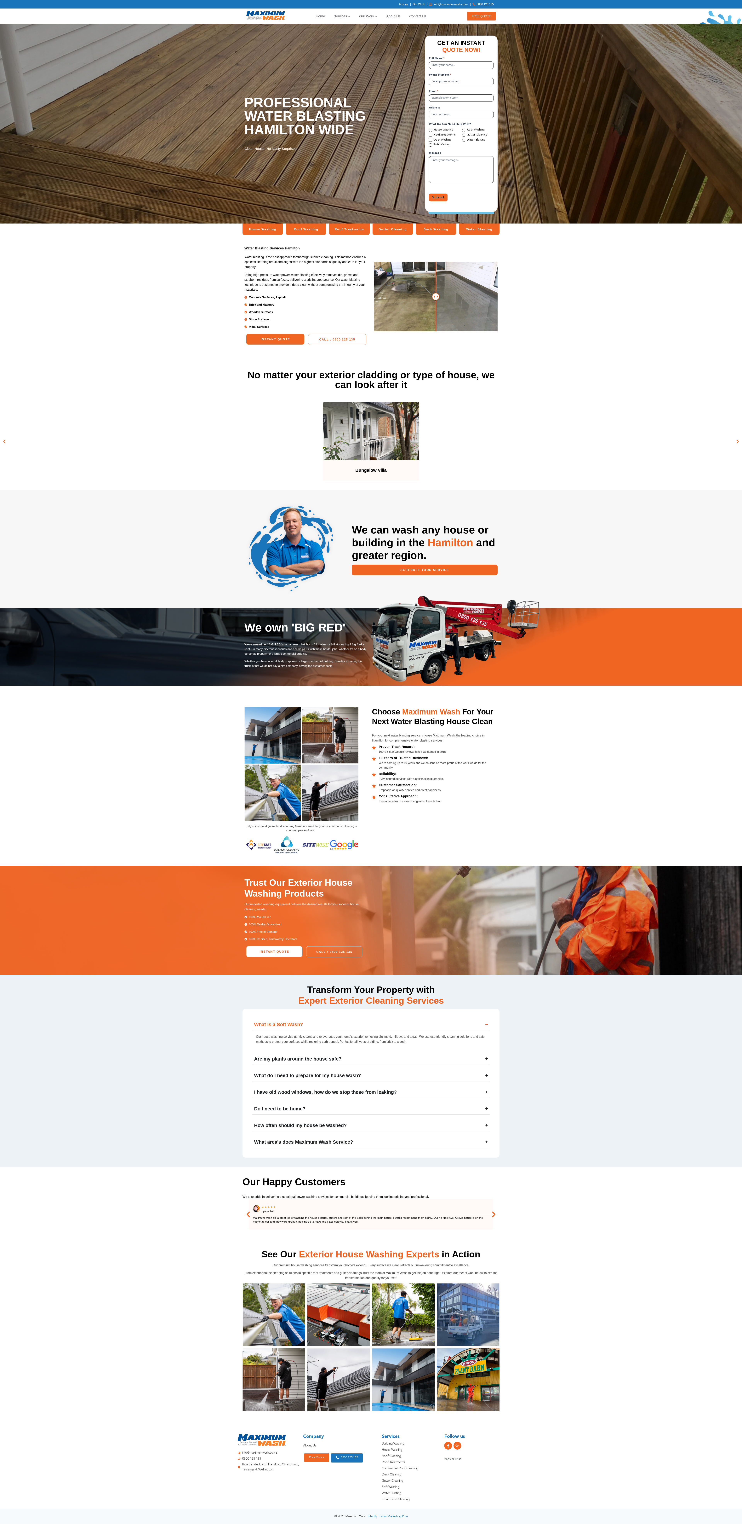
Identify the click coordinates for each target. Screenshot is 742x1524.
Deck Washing (442, 139)
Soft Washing (441, 144)
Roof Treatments (444, 134)
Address (434, 107)
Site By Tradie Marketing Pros (388, 1516)
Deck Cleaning (392, 1474)
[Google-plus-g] (457, 1446)
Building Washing (393, 1443)
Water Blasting (475, 139)
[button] (4, 441)
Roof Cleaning (391, 1456)
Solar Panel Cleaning (396, 1499)
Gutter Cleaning (476, 134)
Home (320, 16)
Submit (438, 197)
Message (435, 153)
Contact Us (417, 16)
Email (433, 91)
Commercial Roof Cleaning (400, 1468)
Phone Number (440, 74)
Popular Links (452, 1459)
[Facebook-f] (448, 1446)
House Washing (443, 129)
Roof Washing (475, 129)
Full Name (437, 58)
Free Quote (481, 16)
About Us (393, 16)
